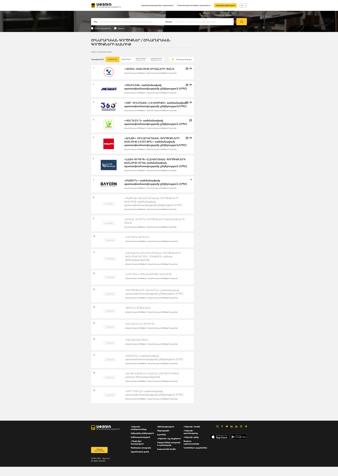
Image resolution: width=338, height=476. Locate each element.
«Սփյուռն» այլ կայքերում (169, 438)
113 (205, 15)
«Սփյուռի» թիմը (191, 437)
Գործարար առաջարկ (141, 447)
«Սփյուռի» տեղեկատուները (139, 427)
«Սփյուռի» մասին (192, 426)
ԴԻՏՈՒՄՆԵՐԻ (140, 59)
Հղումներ (161, 434)
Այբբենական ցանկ (140, 451)
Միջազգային (163, 430)
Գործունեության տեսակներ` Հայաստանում (193, 5)
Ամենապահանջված (140, 437)
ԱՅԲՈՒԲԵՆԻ (126, 59)
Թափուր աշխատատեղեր (191, 442)
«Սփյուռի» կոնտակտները (99, 450)
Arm (242, 5)
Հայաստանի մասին (166, 449)
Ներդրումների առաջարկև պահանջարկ (168, 443)
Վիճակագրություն (165, 426)
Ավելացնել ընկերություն (225, 5)
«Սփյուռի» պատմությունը (191, 431)
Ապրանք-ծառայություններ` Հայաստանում (157, 5)
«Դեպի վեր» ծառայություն (137, 442)
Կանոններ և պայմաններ (195, 447)
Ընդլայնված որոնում (222, 15)
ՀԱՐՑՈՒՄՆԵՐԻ (156, 59)
